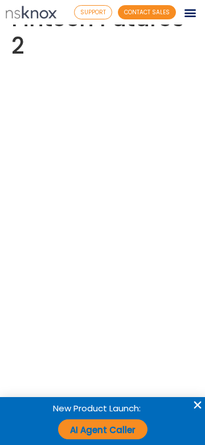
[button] (190, 12)
